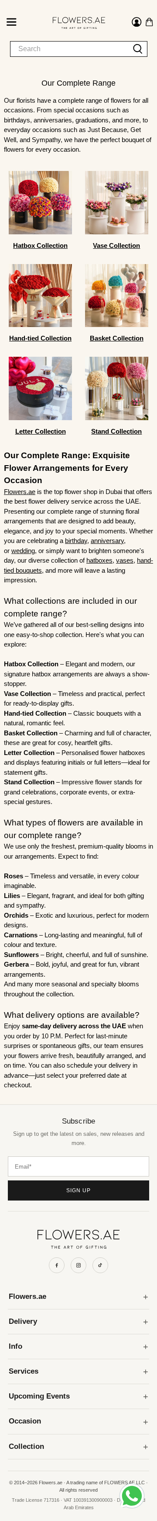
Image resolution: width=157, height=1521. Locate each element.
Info (15, 1346)
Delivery (23, 1321)
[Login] (137, 23)
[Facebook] (57, 1265)
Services (23, 1371)
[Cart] (149, 22)
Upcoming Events (39, 1396)
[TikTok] (100, 1265)
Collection (26, 1446)
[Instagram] (78, 1265)
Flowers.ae (27, 1296)
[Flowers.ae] (71, 23)
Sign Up (78, 1190)
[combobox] (69, 49)
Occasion (25, 1421)
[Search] (138, 49)
